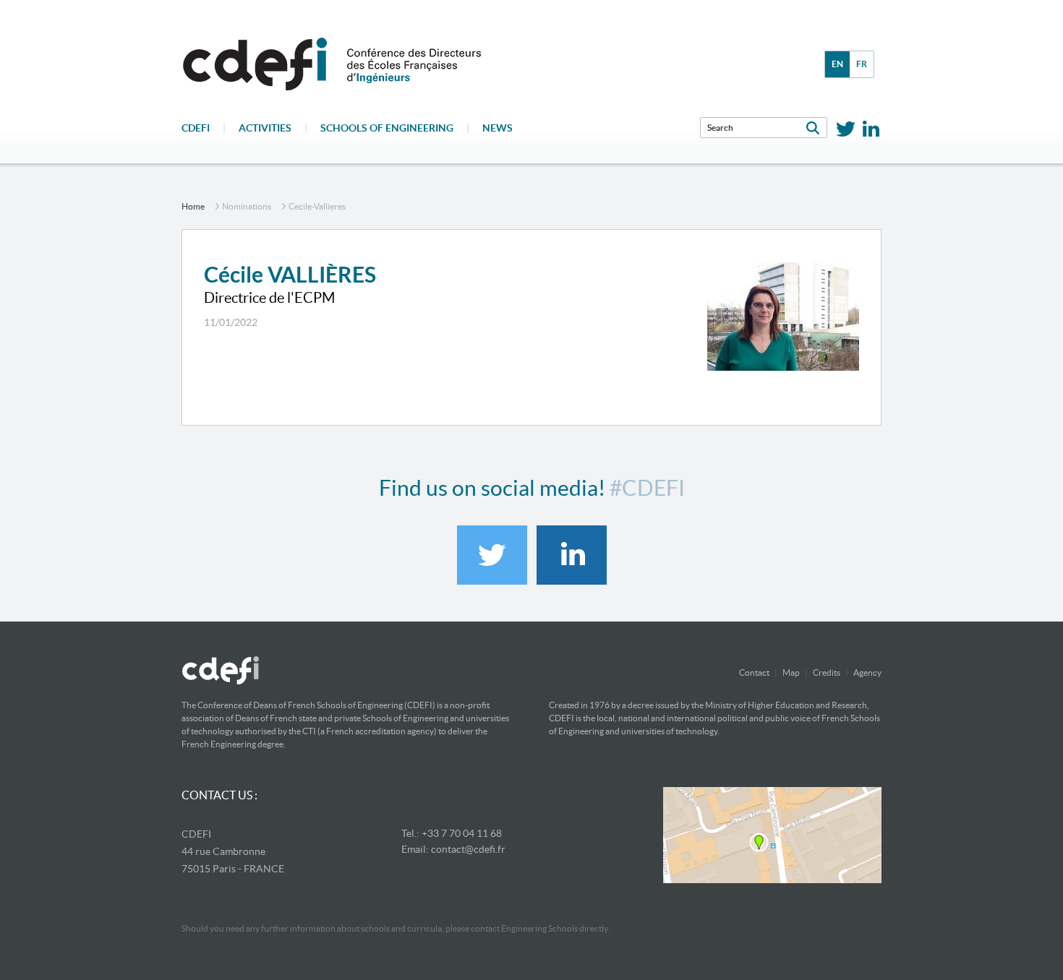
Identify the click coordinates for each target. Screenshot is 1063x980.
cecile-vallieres (317, 206)
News (497, 128)
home (193, 206)
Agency (867, 672)
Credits (826, 672)
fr (861, 64)
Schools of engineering (386, 128)
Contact (754, 672)
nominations (246, 206)
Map (791, 672)
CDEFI (196, 128)
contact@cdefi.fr (468, 849)
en (837, 64)
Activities (265, 128)
